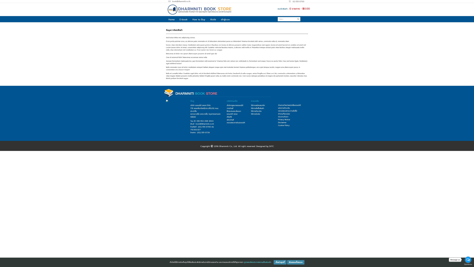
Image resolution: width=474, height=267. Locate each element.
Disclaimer (282, 122)
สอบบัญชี (230, 120)
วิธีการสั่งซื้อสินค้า (257, 108)
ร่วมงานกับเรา (283, 116)
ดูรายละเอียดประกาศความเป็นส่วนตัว (257, 262)
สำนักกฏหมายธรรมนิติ (235, 105)
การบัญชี (230, 108)
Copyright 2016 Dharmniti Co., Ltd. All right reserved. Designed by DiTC (237, 146)
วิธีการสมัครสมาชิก (258, 105)
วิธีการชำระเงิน (256, 111)
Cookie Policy (283, 125)
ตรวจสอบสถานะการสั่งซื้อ (287, 111)
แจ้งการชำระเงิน (284, 108)
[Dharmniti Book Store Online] (209, 9)
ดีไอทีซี (229, 117)
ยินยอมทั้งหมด (296, 262)
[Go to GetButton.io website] (468, 264)
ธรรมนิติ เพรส (232, 114)
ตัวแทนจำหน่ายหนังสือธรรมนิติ (289, 105)
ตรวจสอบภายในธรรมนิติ (236, 122)
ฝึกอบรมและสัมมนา (234, 111)
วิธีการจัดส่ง (255, 114)
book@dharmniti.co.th (205, 124)
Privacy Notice (284, 119)
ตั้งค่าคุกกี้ (280, 262)
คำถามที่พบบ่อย (284, 114)
